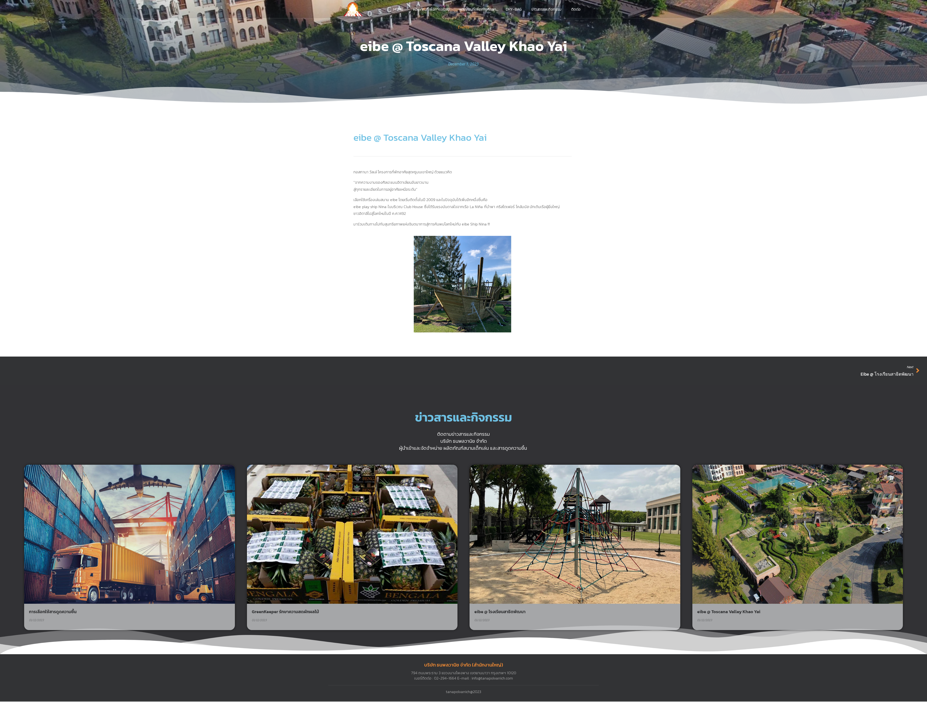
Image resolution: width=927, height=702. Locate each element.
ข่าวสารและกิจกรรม (546, 9)
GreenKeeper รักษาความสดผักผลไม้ (285, 611)
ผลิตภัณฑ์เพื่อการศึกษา (477, 9)
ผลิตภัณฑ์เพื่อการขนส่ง (431, 9)
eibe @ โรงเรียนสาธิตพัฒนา (500, 611)
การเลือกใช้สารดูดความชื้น (53, 611)
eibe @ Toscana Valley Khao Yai (728, 611)
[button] (460, 328)
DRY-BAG (514, 9)
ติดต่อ (576, 9)
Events (463, 27)
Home (398, 9)
